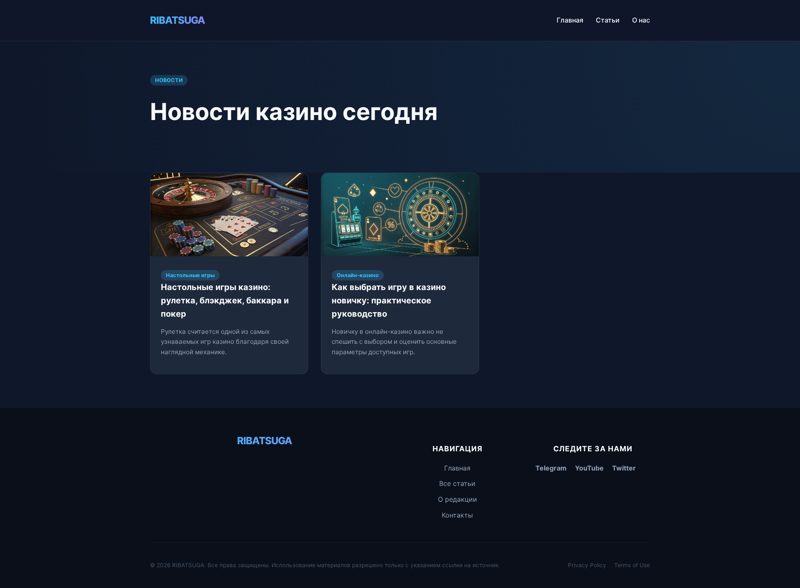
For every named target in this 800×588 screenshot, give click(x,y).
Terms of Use (632, 565)
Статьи (608, 20)
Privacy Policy (587, 565)
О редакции (457, 499)
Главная (570, 20)
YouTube (589, 468)
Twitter (624, 468)
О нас (641, 20)
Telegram (551, 468)
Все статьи (457, 483)
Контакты (457, 515)
